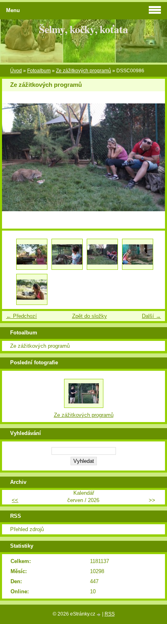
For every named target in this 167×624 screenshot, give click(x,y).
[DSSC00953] (67, 254)
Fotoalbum (39, 70)
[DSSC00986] (102, 254)
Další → (151, 316)
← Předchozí (21, 316)
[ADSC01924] (32, 289)
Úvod (16, 70)
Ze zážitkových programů (83, 70)
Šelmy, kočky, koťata (83, 29)
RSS (110, 613)
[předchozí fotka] (15, 157)
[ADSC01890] (137, 254)
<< (15, 500)
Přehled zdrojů (27, 529)
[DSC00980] (32, 254)
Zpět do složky (89, 316)
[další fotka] (152, 157)
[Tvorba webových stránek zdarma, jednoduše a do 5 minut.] (99, 614)
